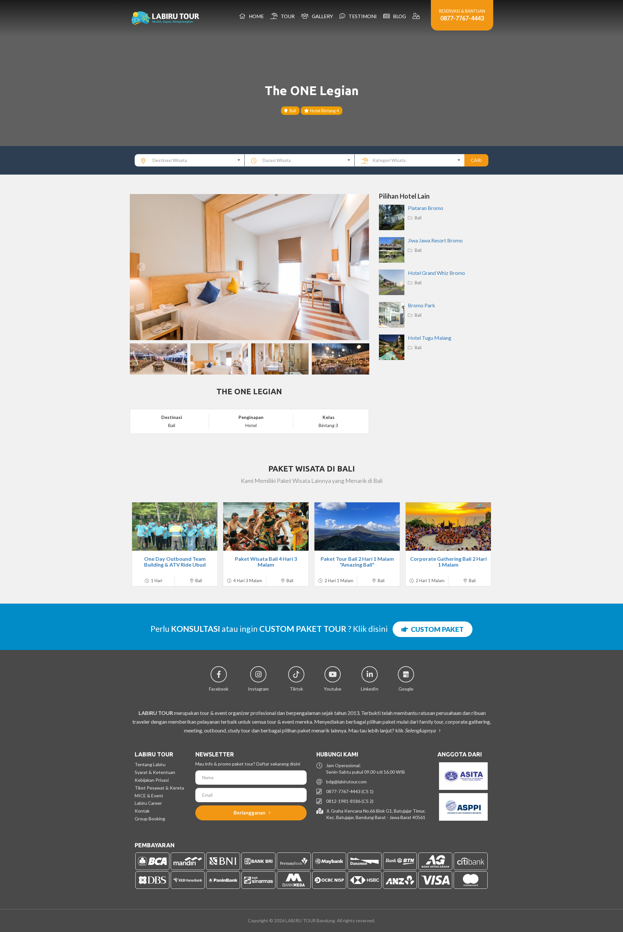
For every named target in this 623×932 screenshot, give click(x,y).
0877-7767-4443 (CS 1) (349, 791)
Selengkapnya (420, 730)
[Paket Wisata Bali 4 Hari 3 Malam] (266, 526)
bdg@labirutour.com (346, 781)
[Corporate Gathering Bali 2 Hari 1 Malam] (448, 526)
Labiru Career (148, 803)
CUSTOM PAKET (436, 629)
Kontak (142, 811)
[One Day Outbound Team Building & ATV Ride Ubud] (174, 526)
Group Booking (150, 818)
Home (255, 16)
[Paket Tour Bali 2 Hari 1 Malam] (357, 526)
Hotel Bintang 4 (324, 110)
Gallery (321, 16)
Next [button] (357, 267)
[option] (249, 267)
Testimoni (362, 16)
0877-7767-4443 (462, 18)
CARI (476, 160)
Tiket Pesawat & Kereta (159, 788)
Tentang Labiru (150, 764)
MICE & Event (149, 795)
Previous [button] (141, 267)
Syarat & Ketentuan (155, 772)
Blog (398, 16)
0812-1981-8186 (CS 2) (349, 801)
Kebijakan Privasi (152, 780)
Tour (287, 16)
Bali (291, 110)
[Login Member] (416, 16)
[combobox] (190, 160)
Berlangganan (250, 813)
